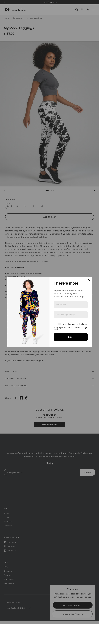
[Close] (89, 280)
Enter (70, 337)
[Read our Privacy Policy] (86, 328)
